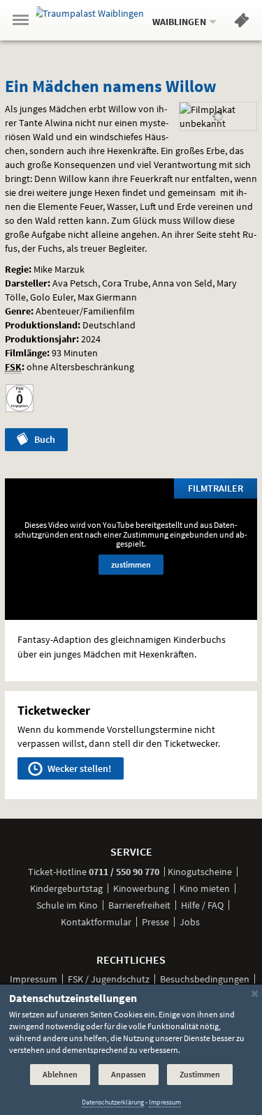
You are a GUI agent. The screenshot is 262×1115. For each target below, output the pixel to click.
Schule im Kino (67, 905)
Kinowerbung (141, 888)
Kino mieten (205, 888)
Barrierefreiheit (139, 905)
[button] (241, 23)
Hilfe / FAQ (202, 905)
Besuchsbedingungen (204, 979)
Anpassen (128, 1074)
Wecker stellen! (78, 768)
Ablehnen (60, 1074)
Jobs (190, 922)
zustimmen (131, 564)
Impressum (33, 979)
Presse (155, 922)
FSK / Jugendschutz (109, 979)
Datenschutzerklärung (113, 1102)
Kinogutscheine (200, 872)
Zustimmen (200, 1074)
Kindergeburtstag (66, 888)
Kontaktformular (96, 922)
